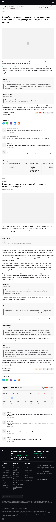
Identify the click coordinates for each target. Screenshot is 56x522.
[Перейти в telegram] (3, 123)
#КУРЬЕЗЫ (4, 181)
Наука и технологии (6, 475)
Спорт (3, 478)
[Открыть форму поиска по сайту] (48, 2)
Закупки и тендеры (29, 477)
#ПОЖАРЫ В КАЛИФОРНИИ (7, 14)
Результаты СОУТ (29, 478)
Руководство (27, 469)
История (26, 467)
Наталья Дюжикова (9, 112)
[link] (12, 129)
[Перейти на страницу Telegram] (27, 458)
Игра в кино (16, 472)
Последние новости (9, 161)
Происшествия (5, 470)
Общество (4, 467)
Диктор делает (16, 470)
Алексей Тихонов (47, 478)
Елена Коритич (45, 479)
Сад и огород (5, 487)
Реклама (26, 475)
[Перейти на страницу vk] (12, 458)
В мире (3, 473)
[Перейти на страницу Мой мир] (20, 458)
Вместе (14, 465)
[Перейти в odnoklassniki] (18, 123)
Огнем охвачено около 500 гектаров (11, 66)
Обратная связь (28, 480)
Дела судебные (16, 469)
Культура (4, 482)
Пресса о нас (27, 472)
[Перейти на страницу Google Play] (37, 458)
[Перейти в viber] (11, 123)
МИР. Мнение (16, 482)
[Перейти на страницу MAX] (15, 458)
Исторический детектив (16, 477)
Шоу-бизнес (4, 483)
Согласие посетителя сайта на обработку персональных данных (14, 508)
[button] (3, 123)
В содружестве (5, 472)
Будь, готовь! (16, 467)
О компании (27, 465)
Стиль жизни (5, 485)
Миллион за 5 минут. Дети (18, 481)
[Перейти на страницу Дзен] (22, 458)
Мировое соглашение (18, 484)
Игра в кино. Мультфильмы (16, 474)
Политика (4, 465)
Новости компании (29, 470)
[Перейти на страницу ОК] (17, 458)
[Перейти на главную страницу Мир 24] (4, 2)
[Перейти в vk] (15, 123)
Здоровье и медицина (7, 477)
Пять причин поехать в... (18, 490)
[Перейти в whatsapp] (7, 123)
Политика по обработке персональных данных (11, 507)
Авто (3, 480)
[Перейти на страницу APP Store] (44, 458)
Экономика (4, 469)
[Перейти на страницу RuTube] (25, 458)
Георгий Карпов (8, 368)
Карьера (26, 473)
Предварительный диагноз (17, 488)
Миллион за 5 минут (17, 478)
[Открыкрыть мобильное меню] (53, 2)
